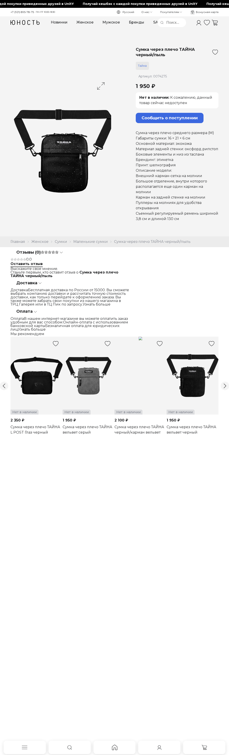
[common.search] (70, 747)
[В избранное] (215, 52)
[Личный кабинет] (198, 22)
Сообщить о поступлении (170, 117)
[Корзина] (214, 22)
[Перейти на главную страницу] (25, 22)
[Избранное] (206, 22)
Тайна (142, 65)
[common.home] (114, 747)
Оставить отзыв (27, 264)
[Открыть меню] (25, 747)
